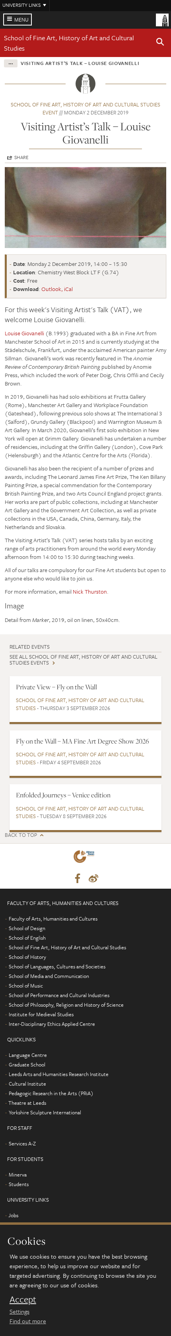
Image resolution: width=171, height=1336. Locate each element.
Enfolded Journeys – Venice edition (63, 795)
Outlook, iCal (57, 289)
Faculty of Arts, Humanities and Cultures (53, 919)
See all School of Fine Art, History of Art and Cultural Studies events (83, 660)
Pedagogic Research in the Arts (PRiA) (51, 1093)
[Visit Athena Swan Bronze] (85, 858)
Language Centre (28, 1055)
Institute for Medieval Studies (41, 1014)
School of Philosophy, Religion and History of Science (66, 1005)
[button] (160, 43)
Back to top (21, 835)
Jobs (13, 1215)
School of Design (27, 928)
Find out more (28, 1320)
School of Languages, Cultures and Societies (57, 966)
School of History (27, 957)
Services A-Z (22, 1143)
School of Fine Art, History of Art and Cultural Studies (80, 704)
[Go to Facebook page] (77, 878)
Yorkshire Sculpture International (45, 1112)
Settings (19, 1311)
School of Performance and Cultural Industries (59, 995)
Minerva (18, 1175)
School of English (27, 938)
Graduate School (27, 1064)
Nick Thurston (90, 591)
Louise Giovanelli (24, 333)
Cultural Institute (27, 1084)
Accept (23, 1299)
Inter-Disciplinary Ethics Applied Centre (52, 1024)
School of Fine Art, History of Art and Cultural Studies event (85, 108)
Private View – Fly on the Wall (56, 687)
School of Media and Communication (49, 976)
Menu (21, 20)
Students (19, 1184)
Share (21, 157)
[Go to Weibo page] (93, 878)
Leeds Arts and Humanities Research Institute (59, 1074)
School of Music (26, 986)
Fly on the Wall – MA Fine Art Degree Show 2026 (82, 741)
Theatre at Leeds (27, 1103)
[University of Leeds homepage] (162, 19)
